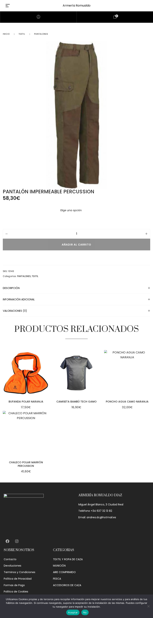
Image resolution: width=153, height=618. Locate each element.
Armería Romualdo (76, 5)
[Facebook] (7, 541)
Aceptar (73, 612)
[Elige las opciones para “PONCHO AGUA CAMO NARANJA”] (149, 380)
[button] (48, 380)
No (85, 612)
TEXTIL (22, 34)
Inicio (6, 34)
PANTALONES (41, 34)
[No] (148, 606)
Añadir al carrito (76, 244)
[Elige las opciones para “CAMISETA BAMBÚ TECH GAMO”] (98, 380)
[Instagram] (17, 541)
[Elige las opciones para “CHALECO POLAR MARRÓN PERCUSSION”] (48, 441)
